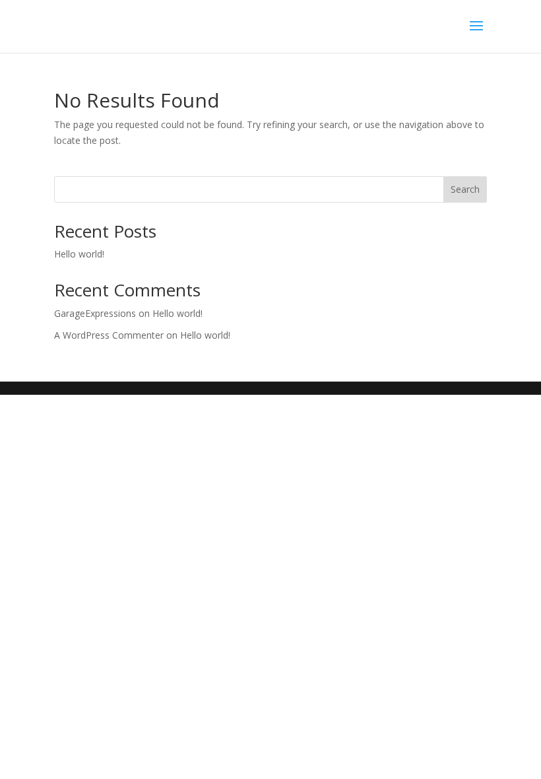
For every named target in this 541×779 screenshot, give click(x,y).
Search (465, 189)
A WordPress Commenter (109, 335)
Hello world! (79, 254)
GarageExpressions (95, 313)
